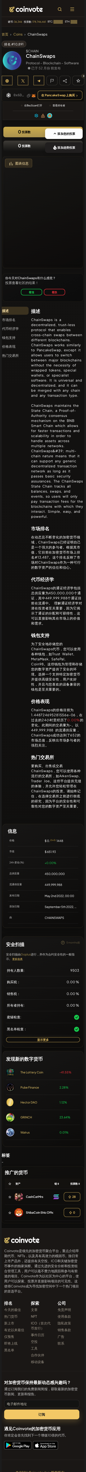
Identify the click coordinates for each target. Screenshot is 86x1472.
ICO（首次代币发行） (41, 1325)
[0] (78, 80)
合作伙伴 (37, 1355)
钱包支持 (8, 337)
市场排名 (8, 319)
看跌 (54, 292)
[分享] (65, 80)
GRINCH (26, 1117)
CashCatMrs (34, 1196)
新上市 (9, 1323)
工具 (34, 1348)
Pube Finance (29, 1087)
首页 (5, 34)
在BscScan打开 (33, 105)
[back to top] (74, 1463)
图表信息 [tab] (22, 163)
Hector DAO (28, 1102)
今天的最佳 (12, 1309)
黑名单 (9, 1350)
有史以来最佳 (14, 1330)
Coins (18, 34)
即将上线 (11, 1343)
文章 (34, 1309)
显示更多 (43, 1039)
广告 (61, 1336)
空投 (34, 1341)
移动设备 (37, 1362)
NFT (34, 1316)
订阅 (41, 1414)
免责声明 (64, 1309)
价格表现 (8, 346)
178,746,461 (39, 21)
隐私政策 (64, 1323)
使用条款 (64, 1316)
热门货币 (11, 1316)
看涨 (31, 292)
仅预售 (9, 1336)
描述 (5, 310)
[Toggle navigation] (72, 9)
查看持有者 (59, 105)
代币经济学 (10, 328)
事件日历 (37, 1335)
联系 (61, 1343)
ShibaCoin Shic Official (41, 1212)
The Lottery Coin (31, 1072)
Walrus (25, 1132)
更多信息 (17, 959)
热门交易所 (10, 355)
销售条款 (64, 1330)
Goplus (26, 954)
